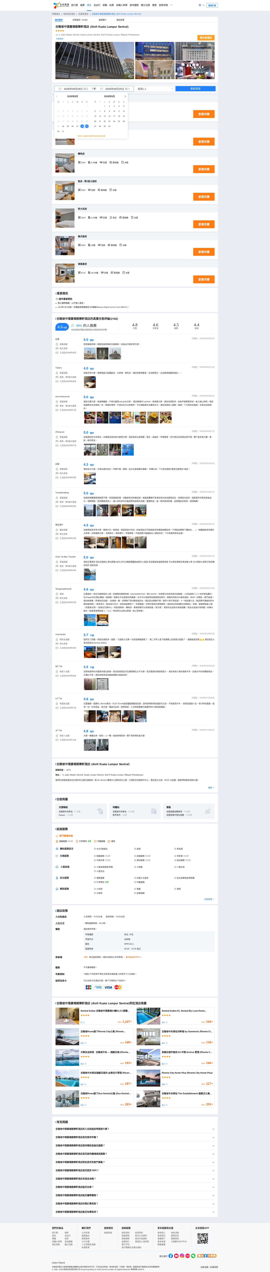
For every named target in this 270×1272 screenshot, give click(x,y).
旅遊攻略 (163, 5)
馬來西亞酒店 (69, 13)
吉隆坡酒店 (83, 13)
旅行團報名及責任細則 (131, 1247)
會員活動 (175, 1232)
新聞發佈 (86, 1238)
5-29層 (94, 162)
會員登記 (161, 1235)
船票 (111, 5)
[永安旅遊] (61, 5)
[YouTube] (176, 1256)
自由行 (97, 5)
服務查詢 (175, 1238)
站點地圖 (204, 1267)
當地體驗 (134, 5)
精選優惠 (161, 1244)
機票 (82, 5)
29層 (93, 245)
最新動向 (86, 1235)
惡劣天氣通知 (141, 1238)
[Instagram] (182, 1256)
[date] (74, 88)
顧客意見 (175, 1235)
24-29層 (94, 272)
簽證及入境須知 (142, 1241)
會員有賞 (161, 1241)
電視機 (116, 162)
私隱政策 (86, 1247)
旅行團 (74, 5)
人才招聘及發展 (88, 1244)
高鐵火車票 (121, 5)
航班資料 (139, 1232)
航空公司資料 (141, 1235)
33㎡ (83, 162)
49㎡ (83, 245)
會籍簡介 (161, 1238)
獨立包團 (145, 5)
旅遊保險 (126, 1235)
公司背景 (86, 1232)
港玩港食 (56, 1244)
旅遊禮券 (126, 1238)
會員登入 (161, 1232)
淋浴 (115, 217)
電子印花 (126, 1244)
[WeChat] (193, 1256)
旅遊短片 (126, 1241)
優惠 (154, 5)
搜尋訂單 (212, 5)
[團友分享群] (207, 1256)
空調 (105, 162)
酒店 (89, 5)
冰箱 (126, 162)
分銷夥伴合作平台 (179, 1241)
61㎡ (83, 272)
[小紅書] (187, 1256)
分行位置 (86, 1241)
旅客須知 (126, 1232)
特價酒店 (56, 13)
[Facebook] (170, 1256)
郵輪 (105, 5)
